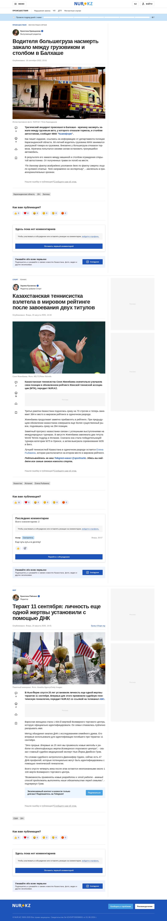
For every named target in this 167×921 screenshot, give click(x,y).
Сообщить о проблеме (120, 906)
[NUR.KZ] (83, 4)
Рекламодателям (144, 906)
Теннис (23, 280)
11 (19, 502)
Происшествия (20, 11)
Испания (28, 483)
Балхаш (46, 194)
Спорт (15, 280)
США (16, 818)
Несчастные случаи (72, 11)
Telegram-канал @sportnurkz (70, 458)
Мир (14, 590)
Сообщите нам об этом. (65, 182)
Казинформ (65, 133)
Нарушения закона (42, 11)
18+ (38, 194)
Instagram (94, 262)
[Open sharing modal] (16, 149)
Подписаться (94, 793)
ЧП (54, 11)
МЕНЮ (21, 4)
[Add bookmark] (16, 158)
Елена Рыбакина (42, 483)
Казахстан (18, 483)
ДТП (60, 11)
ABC (101, 699)
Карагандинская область (24, 194)
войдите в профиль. (90, 236)
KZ (135, 4)
